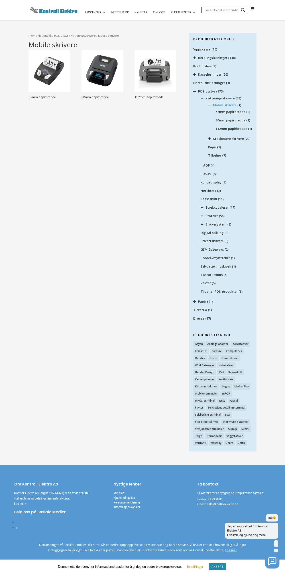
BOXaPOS (201, 351)
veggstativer (234, 436)
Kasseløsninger (210, 74)
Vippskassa (202, 49)
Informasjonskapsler (127, 507)
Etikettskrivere (212, 241)
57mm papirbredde (230, 112)
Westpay (215, 443)
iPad (221, 372)
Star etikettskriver (206, 422)
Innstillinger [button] (195, 566)
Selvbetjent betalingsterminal (226, 407)
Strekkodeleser (217, 207)
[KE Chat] (272, 561)
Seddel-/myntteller (215, 258)
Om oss (159, 12)
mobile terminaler (206, 393)
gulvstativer (226, 365)
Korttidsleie (202, 66)
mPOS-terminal (205, 401)
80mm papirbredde (230, 120)
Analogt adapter (217, 344)
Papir (212, 147)
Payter (199, 407)
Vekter (206, 283)
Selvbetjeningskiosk (216, 266)
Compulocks (234, 351)
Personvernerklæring (127, 502)
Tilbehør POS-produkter (219, 291)
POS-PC (206, 174)
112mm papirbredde (231, 129)
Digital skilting (212, 233)
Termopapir (214, 436)
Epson (213, 358)
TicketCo (200, 310)
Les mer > (20, 504)
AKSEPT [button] (217, 566)
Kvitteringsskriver (206, 386)
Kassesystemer (204, 379)
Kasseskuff (209, 199)
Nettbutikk (120, 12)
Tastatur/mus (212, 275)
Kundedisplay (211, 182)
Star (227, 415)
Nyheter (140, 12)
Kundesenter (181, 12)
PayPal (234, 401)
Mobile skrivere (224, 105)
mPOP (205, 165)
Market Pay (241, 386)
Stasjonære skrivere (228, 139)
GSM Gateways (212, 249)
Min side (119, 493)
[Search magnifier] (243, 10)
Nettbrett (208, 191)
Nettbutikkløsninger (209, 83)
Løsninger (93, 12)
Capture (217, 351)
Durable (200, 358)
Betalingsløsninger (212, 58)
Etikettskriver (230, 358)
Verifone (200, 443)
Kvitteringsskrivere (83, 36)
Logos (226, 386)
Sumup (232, 429)
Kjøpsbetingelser (124, 498)
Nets (222, 401)
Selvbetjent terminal (208, 415)
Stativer (212, 216)
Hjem (31, 36)
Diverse (198, 318)
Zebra (229, 443)
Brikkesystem (216, 224)
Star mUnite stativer (235, 422)
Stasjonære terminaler (209, 429)
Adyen (199, 344)
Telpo (198, 436)
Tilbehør (214, 155)
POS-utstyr (61, 36)
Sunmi (245, 429)
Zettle (242, 443)
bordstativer (240, 344)
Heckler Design (204, 372)
